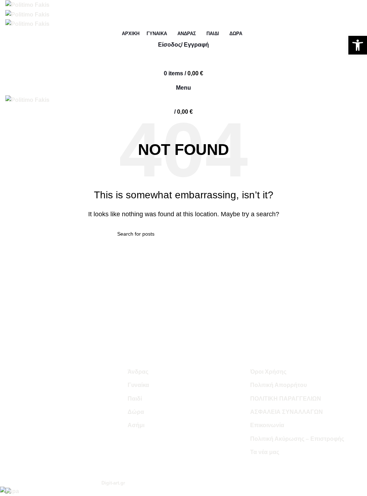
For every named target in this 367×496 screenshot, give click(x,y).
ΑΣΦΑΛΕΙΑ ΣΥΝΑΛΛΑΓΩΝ (286, 412)
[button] (357, 45)
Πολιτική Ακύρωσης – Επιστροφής (297, 439)
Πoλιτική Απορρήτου (278, 385)
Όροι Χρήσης (268, 372)
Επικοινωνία (267, 425)
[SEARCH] (357, 180)
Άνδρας (138, 372)
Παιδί (135, 399)
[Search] (183, 59)
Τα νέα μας (264, 452)
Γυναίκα (138, 385)
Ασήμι (136, 425)
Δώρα (136, 412)
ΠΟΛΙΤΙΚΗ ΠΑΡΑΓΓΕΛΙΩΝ (285, 399)
